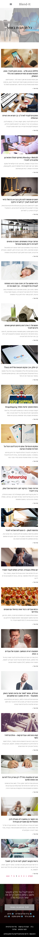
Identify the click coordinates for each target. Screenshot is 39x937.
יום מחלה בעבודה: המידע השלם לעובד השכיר (20, 569)
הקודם (30, 876)
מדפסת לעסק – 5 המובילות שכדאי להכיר (22, 530)
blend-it (24, 4)
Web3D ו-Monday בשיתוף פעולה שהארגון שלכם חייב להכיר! (21, 158)
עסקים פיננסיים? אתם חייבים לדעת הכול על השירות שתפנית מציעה (21, 447)
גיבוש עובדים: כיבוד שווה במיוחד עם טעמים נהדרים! (21, 610)
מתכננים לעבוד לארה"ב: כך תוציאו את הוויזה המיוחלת (20, 116)
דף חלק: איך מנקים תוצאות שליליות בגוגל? (21, 367)
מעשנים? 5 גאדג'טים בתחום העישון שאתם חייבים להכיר (21, 326)
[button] (11, 4)
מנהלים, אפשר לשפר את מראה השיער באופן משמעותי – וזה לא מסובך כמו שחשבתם (20, 694)
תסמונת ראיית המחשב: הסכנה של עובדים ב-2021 (21, 652)
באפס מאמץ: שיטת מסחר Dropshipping (21, 407)
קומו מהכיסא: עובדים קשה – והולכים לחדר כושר (21, 736)
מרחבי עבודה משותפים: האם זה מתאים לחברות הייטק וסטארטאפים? (22, 242)
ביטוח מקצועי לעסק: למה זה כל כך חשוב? (21, 861)
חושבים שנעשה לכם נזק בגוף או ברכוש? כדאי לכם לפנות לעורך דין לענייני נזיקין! (20, 200)
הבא (8, 876)
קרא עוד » (35, 88)
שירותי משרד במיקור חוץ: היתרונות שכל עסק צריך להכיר (20, 489)
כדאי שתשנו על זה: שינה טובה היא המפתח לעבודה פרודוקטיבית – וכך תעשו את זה (21, 284)
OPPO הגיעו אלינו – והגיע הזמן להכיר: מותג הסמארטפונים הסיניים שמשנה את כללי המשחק (20, 73)
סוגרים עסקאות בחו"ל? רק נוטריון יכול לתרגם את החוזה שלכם (20, 778)
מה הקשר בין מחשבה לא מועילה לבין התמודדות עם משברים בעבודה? (23, 820)
